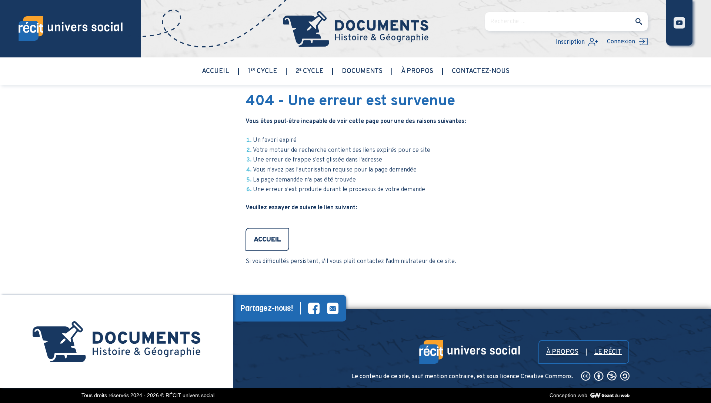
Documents (362, 71)
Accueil (215, 71)
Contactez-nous (481, 71)
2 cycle (309, 71)
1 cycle (262, 71)
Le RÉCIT (608, 352)
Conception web (569, 395)
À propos (417, 71)
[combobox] (566, 21)
